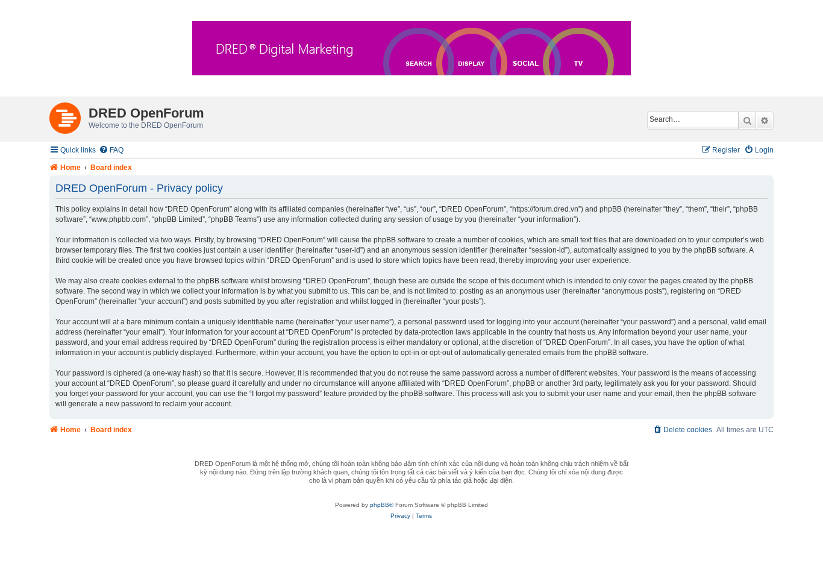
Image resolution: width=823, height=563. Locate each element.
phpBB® (381, 505)
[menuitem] (111, 150)
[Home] (69, 115)
